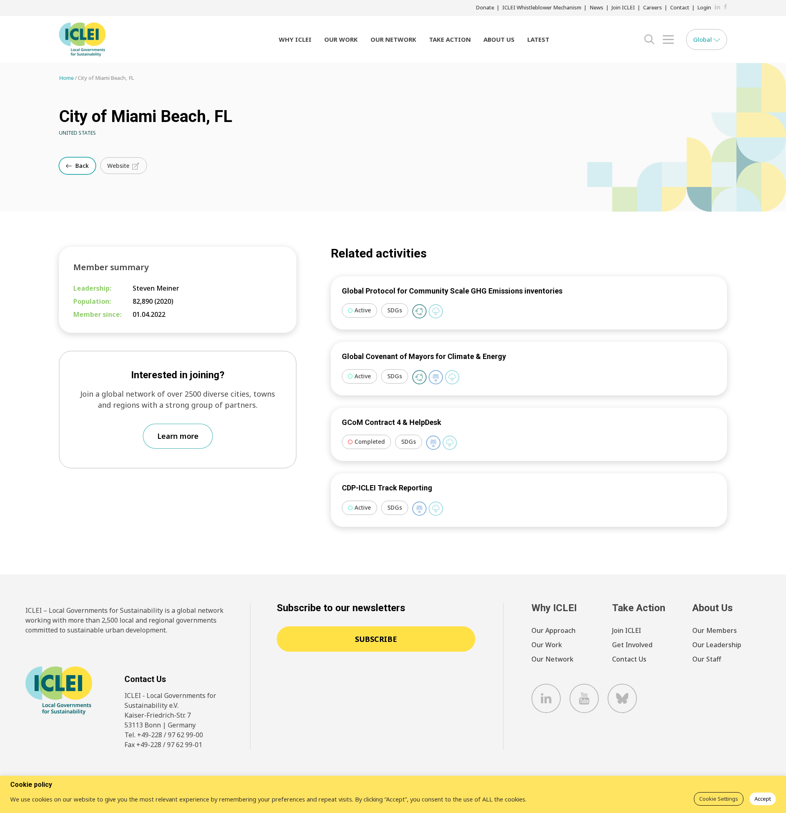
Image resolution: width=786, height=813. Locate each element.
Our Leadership (716, 644)
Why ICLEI (295, 39)
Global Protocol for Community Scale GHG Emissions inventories (452, 291)
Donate (485, 7)
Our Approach (553, 630)
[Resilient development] (436, 377)
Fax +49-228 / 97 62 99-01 (163, 744)
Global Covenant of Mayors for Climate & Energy (424, 356)
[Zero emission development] (436, 311)
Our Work (341, 39)
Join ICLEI (623, 7)
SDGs (394, 310)
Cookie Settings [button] (718, 798)
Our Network (393, 39)
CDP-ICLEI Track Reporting (387, 487)
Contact (679, 7)
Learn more (178, 436)
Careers (652, 7)
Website (119, 165)
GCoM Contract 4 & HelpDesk (391, 422)
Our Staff (706, 659)
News (596, 7)
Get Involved (632, 644)
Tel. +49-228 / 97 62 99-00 (163, 734)
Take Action (450, 39)
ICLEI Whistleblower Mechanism (541, 7)
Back (81, 165)
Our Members (714, 630)
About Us (499, 39)
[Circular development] (419, 311)
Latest (538, 39)
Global (703, 39)
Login (704, 7)
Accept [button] (762, 798)
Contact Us (629, 659)
